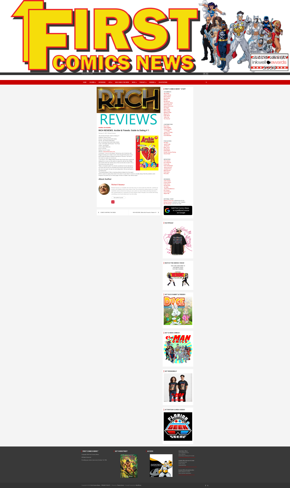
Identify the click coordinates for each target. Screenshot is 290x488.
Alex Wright (166, 93)
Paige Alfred (167, 115)
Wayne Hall (166, 193)
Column (91, 82)
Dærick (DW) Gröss (168, 106)
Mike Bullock (167, 134)
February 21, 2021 (103, 133)
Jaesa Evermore (168, 167)
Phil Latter (166, 173)
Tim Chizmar (167, 118)
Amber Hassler (167, 95)
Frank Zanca (167, 184)
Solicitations (163, 82)
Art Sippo (166, 142)
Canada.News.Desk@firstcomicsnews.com (187, 466)
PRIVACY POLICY (106, 485)
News (133, 82)
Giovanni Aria (167, 185)
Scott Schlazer (167, 192)
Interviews (102, 82)
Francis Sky (166, 164)
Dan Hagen (166, 107)
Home (84, 82)
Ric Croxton (167, 190)
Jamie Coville (167, 144)
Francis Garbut (167, 182)
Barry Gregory (167, 96)
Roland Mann (167, 150)
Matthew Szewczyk (168, 200)
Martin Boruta (167, 170)
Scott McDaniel (167, 135)
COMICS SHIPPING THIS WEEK (108, 212)
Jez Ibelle (166, 187)
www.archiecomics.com (109, 151)
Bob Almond (167, 101)
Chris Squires (167, 161)
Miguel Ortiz (167, 114)
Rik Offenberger (168, 203)
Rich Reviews (107, 127)
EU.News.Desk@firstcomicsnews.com (186, 474)
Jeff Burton (166, 146)
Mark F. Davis (167, 109)
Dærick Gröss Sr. (168, 104)
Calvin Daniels (167, 180)
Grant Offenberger (168, 165)
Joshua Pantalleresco (169, 188)
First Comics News (95, 485)
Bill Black (166, 99)
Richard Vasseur (112, 133)
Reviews (151, 82)
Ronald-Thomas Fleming (170, 152)
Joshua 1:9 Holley (168, 132)
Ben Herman (167, 98)
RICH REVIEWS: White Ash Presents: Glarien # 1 (145, 212)
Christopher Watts (168, 103)
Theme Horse (120, 485)
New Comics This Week (122, 82)
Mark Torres (167, 147)
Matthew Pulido (167, 112)
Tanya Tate (166, 117)
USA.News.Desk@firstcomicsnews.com (186, 457)
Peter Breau (167, 172)
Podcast (142, 82)
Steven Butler (167, 153)
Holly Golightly (167, 127)
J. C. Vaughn (167, 130)
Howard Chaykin (168, 129)
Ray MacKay (167, 149)
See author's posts (118, 197)
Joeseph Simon (168, 169)
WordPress (138, 485)
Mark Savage (167, 111)
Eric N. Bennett (167, 162)
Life (110, 82)
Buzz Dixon (166, 126)
